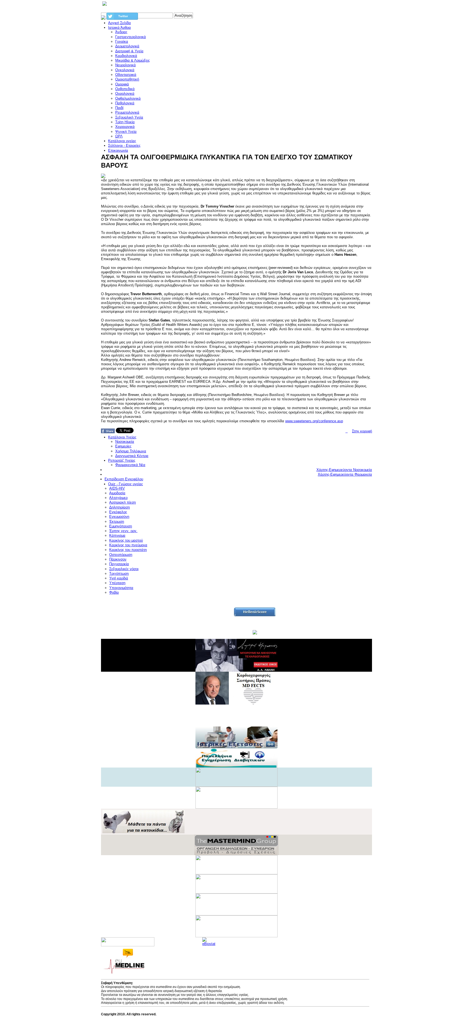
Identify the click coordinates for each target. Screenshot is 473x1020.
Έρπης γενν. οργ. (123, 531)
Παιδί (119, 108)
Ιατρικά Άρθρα (119, 27)
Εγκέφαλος (118, 512)
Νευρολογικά (125, 65)
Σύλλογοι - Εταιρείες (124, 145)
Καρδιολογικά (126, 56)
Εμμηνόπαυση (120, 526)
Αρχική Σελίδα (119, 23)
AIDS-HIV (117, 488)
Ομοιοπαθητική (127, 79)
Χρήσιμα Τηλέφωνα (130, 451)
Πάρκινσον (117, 559)
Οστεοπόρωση (120, 555)
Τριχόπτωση (119, 573)
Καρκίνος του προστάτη (128, 550)
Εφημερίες (123, 446)
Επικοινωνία (118, 150)
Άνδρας (121, 32)
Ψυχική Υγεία (126, 132)
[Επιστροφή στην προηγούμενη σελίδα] (346, 431)
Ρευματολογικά (127, 112)
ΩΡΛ (119, 136)
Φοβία (114, 592)
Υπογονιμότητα (121, 588)
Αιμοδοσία (117, 493)
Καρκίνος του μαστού (126, 540)
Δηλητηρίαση (119, 507)
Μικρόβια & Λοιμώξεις (132, 60)
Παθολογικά (124, 103)
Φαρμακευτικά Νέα (130, 465)
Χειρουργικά (125, 127)
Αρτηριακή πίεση (122, 502)
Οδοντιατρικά (125, 75)
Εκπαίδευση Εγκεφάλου (124, 479)
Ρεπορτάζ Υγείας (121, 460)
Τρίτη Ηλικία (125, 122)
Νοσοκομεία (124, 441)
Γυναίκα (121, 41)
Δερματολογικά (127, 46)
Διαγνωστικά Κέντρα (131, 456)
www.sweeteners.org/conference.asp (314, 421)
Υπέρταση (117, 583)
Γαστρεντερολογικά (130, 37)
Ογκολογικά (124, 70)
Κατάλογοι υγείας (122, 141)
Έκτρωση (116, 521)
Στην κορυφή (362, 431)
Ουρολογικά (124, 93)
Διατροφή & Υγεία (129, 51)
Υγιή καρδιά (118, 578)
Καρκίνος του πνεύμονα (128, 545)
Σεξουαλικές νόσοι (124, 569)
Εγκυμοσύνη (119, 517)
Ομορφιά (122, 84)
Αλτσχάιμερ (118, 498)
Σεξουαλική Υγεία (129, 117)
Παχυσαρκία (119, 564)
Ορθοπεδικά (125, 89)
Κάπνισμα (117, 535)
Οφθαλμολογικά (128, 98)
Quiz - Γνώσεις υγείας (125, 484)
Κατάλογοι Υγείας (122, 437)
